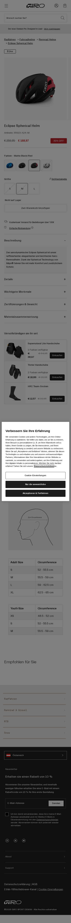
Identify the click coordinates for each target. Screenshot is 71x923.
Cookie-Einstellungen (35, 475)
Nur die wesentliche (35, 484)
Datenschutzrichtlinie (44, 466)
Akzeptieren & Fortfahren (35, 493)
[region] (35, 461)
